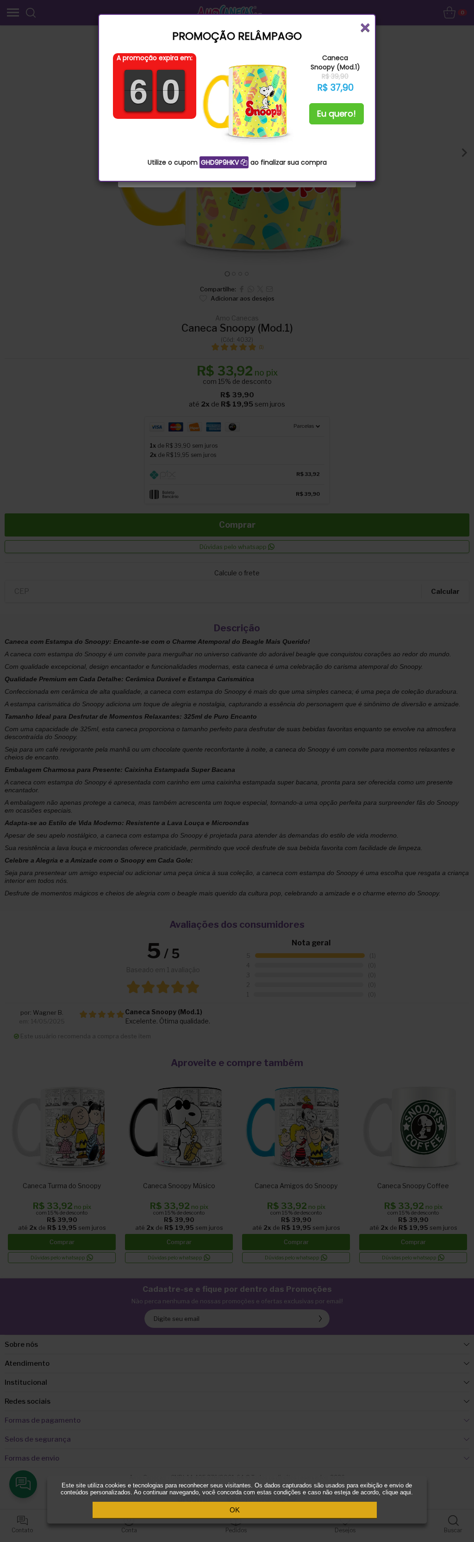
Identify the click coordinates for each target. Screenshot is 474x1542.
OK (235, 1510)
